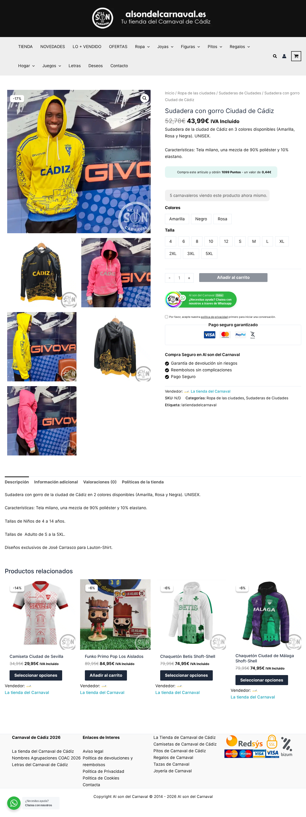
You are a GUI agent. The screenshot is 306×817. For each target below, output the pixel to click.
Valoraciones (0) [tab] (100, 482)
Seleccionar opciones (35, 675)
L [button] (267, 241)
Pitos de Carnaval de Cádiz (179, 750)
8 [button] (197, 241)
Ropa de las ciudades (196, 93)
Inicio (169, 93)
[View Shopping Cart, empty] (296, 56)
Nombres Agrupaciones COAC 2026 (46, 758)
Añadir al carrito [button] (106, 675)
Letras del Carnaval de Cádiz (40, 764)
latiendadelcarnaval (199, 405)
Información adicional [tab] (56, 482)
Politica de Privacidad (103, 771)
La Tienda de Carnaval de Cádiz (184, 737)
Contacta (91, 784)
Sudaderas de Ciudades (240, 93)
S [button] (240, 241)
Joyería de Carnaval (172, 770)
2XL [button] (173, 253)
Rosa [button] (222, 218)
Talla (170, 230)
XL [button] (281, 241)
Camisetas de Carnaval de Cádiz (185, 744)
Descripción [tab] (17, 482)
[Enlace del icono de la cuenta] (284, 56)
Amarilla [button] (177, 218)
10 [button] (211, 241)
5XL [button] (209, 253)
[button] (147, 46)
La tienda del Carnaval (210, 391)
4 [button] (170, 241)
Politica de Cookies (101, 778)
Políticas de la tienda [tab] (143, 482)
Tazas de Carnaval (171, 764)
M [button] (254, 241)
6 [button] (183, 241)
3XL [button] (191, 253)
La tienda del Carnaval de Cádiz (43, 751)
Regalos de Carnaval (173, 757)
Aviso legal (93, 751)
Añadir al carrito (233, 277)
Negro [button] (201, 218)
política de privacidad (214, 317)
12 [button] (226, 241)
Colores (172, 207)
